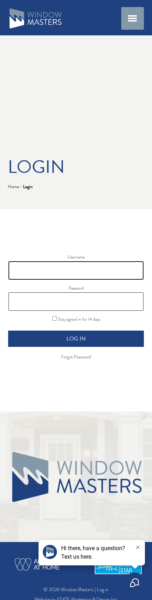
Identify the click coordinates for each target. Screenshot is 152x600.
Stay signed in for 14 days (78, 319)
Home (13, 186)
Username (76, 257)
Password (76, 288)
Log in (76, 338)
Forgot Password (76, 357)
